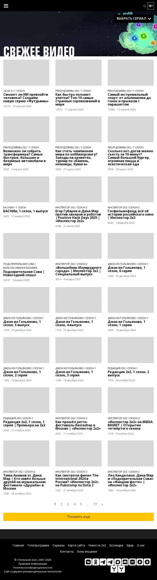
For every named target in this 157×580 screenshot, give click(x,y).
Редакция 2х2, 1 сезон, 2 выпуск (128, 373)
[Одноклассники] (95, 561)
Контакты (67, 551)
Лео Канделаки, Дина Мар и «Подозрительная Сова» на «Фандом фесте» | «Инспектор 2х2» (131, 480)
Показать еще (78, 516)
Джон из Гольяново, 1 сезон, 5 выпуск (22, 323)
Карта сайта (76, 545)
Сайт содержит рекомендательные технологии (33, 571)
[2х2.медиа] (147, 561)
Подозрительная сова (18, 264)
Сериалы (59, 545)
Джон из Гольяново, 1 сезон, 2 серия (22, 373)
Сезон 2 (82, 207)
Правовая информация (33, 563)
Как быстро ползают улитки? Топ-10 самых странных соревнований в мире (77, 99)
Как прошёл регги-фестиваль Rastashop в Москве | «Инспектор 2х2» (78, 425)
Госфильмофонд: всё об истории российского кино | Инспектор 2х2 (131, 214)
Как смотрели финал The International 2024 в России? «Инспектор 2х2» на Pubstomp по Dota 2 (77, 480)
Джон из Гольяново (122, 264)
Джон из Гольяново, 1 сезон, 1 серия (126, 323)
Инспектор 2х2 (65, 207)
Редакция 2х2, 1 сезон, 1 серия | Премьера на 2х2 (24, 423)
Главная (18, 545)
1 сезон (19, 91)
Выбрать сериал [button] (131, 18)
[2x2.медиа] (110, 561)
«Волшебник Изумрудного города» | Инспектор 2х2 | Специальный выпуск (78, 271)
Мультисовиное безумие (20, 268)
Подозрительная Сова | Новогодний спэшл (24, 273)
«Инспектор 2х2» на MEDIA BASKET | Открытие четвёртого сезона (130, 425)
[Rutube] (132, 561)
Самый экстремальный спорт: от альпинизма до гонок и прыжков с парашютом (129, 99)
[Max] (117, 561)
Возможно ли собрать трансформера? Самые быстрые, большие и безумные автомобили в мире (24, 157)
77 (95, 504)
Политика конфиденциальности (32, 567)
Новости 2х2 (97, 545)
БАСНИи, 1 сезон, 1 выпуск (25, 211)
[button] (145, 6)
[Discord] (125, 561)
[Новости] (121, 569)
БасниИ (8, 207)
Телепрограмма (38, 545)
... (88, 504)
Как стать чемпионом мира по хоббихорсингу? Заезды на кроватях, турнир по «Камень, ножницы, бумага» (76, 157)
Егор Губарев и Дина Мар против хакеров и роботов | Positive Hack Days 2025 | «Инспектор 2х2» (78, 215)
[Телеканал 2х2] (103, 561)
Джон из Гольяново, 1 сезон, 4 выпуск (74, 323)
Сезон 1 (143, 264)
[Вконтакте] (88, 561)
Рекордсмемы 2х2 (67, 91)
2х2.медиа (116, 545)
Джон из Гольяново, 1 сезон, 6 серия (126, 269)
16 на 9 (7, 91)
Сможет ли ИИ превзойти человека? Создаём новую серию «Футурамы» (26, 98)
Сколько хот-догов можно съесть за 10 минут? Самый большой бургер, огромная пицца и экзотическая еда (130, 157)
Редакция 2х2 (116, 368)
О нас (141, 545)
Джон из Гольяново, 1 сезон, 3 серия (74, 373)
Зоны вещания (87, 551)
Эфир (130, 545)
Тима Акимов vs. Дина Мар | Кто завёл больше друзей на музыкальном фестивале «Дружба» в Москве (24, 482)
